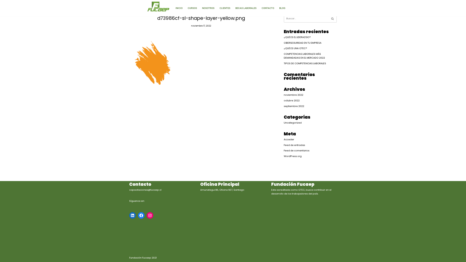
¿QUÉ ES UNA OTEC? (295, 48)
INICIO (179, 8)
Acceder (289, 139)
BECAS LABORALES (245, 8)
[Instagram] (150, 215)
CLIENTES (225, 8)
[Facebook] (141, 215)
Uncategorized (293, 122)
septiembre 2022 (294, 106)
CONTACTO (268, 8)
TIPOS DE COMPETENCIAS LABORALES (305, 63)
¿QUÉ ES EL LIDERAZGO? (297, 37)
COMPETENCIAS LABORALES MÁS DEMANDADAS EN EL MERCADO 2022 (304, 55)
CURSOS (192, 8)
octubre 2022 (292, 100)
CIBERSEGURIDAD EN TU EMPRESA (302, 43)
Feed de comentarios (296, 150)
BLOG (282, 8)
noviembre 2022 (293, 95)
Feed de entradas (294, 145)
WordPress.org (293, 156)
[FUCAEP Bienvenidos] (158, 7)
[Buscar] (333, 19)
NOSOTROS (208, 8)
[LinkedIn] (132, 215)
